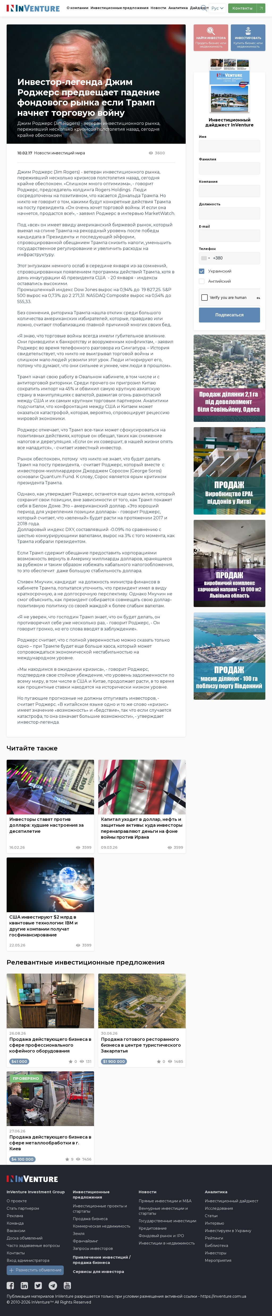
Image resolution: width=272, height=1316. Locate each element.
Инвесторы (215, 1253)
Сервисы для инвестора (98, 1271)
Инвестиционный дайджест (231, 1201)
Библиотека (216, 1245)
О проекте (17, 1201)
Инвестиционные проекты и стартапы (100, 1209)
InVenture (36, 1192)
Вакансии (16, 1230)
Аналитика (178, 8)
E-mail (204, 226)
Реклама (15, 1215)
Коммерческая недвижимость (101, 1226)
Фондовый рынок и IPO (161, 1235)
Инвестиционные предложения (119, 8)
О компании (77, 8)
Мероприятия (218, 1260)
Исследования (219, 1208)
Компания (208, 182)
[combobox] (205, 258)
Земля (78, 1233)
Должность (209, 204)
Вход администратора (28, 1260)
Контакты (16, 1253)
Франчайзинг (85, 1241)
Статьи (211, 1215)
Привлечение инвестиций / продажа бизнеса (101, 1260)
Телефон (207, 249)
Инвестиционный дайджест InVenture (229, 122)
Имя (202, 137)
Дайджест (199, 8)
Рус (215, 8)
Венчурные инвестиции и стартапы (163, 1211)
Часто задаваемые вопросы (33, 1245)
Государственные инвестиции (167, 1221)
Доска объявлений (24, 1238)
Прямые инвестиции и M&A (165, 1201)
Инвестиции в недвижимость (167, 1243)
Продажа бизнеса (90, 1218)
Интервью (214, 1223)
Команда (15, 1223)
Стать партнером (23, 1208)
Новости (158, 8)
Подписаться (229, 315)
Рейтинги (214, 1238)
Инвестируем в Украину (228, 1230)
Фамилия (207, 159)
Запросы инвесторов (93, 1248)
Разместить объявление (39, 1270)
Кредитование (153, 1228)
